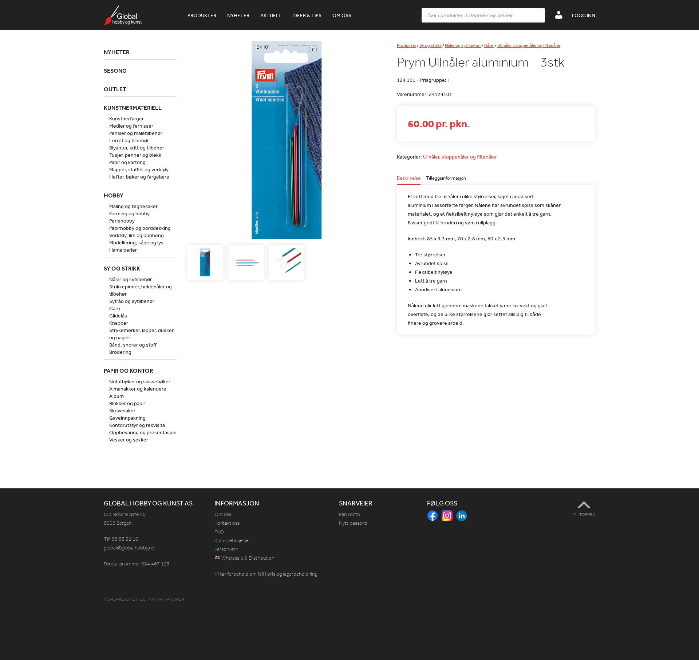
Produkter (201, 15)
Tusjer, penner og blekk (135, 155)
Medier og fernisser (131, 126)
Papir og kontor (128, 370)
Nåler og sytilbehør (463, 45)
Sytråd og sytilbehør (131, 301)
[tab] (408, 180)
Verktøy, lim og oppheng (136, 235)
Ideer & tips (306, 15)
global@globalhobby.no (129, 548)
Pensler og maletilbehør (135, 133)
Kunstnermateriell (133, 107)
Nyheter (238, 15)
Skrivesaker (122, 410)
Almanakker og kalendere (137, 388)
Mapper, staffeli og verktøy (139, 169)
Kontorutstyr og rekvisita (137, 425)
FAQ (219, 532)
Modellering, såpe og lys (136, 242)
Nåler (489, 45)
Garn (114, 308)
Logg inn (583, 15)
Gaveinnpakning (127, 418)
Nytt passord (353, 523)
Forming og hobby (129, 213)
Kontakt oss (227, 523)
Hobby (113, 195)
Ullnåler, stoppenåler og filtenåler (528, 45)
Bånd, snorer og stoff (133, 344)
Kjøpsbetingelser (232, 540)
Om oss (341, 15)
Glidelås (118, 315)
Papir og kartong (127, 162)
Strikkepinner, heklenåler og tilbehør (140, 290)
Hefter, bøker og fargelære (139, 176)
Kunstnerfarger (126, 118)
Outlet (115, 89)
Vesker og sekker (128, 439)
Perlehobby (122, 220)
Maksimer (173, 599)
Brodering (120, 352)
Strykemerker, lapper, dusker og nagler (141, 334)
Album (116, 396)
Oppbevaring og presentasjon (143, 432)
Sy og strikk (430, 45)
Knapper (118, 323)
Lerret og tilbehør (129, 140)
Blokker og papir (127, 403)
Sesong (115, 70)
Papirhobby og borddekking (140, 228)
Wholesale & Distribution (247, 558)
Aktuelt (270, 15)
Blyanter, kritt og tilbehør (136, 147)
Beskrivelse (408, 178)
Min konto (349, 514)
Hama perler (123, 250)
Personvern (226, 549)
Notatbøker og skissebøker (139, 381)
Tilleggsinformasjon (446, 178)
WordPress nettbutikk (129, 599)
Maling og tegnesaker (133, 206)
